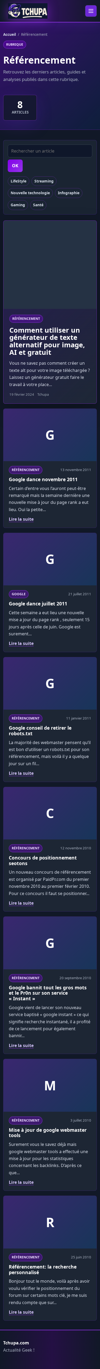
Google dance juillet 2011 (38, 603)
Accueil (9, 34)
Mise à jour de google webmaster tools (48, 1133)
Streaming (44, 181)
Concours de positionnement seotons (43, 860)
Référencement (26, 318)
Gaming (18, 204)
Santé (38, 204)
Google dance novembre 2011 (43, 479)
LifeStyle (18, 181)
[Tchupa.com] (27, 11)
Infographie (68, 192)
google (19, 594)
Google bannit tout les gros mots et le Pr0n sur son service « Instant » (48, 993)
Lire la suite (21, 519)
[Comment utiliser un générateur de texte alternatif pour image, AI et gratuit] (50, 265)
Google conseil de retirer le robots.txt (40, 731)
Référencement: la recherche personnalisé (43, 1269)
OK (15, 166)
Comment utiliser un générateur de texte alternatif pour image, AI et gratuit (47, 341)
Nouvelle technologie (30, 192)
